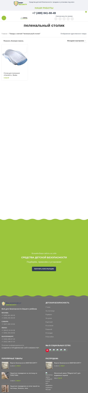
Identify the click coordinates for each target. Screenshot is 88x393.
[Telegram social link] (72, 18)
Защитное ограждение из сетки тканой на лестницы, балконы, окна (24, 387)
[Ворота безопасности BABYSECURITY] (5, 365)
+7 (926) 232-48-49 (8, 318)
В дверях (49, 314)
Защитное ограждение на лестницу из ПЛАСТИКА (23, 374)
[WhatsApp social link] (64, 18)
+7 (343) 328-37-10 (8, 339)
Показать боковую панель (14, 41)
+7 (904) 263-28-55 (8, 333)
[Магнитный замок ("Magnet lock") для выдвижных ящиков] (49, 381)
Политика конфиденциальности (13, 345)
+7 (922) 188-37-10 (8, 341)
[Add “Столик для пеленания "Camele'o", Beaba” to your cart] (25, 47)
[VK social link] (68, 18)
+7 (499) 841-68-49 (8, 315)
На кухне (49, 318)
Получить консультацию (44, 269)
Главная (5, 34)
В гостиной (49, 325)
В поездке (49, 333)
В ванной (49, 329)
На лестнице (50, 311)
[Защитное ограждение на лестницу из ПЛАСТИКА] (5, 377)
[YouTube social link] (56, 18)
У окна (48, 307)
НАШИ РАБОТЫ (44, 8)
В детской (49, 322)
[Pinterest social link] (60, 18)
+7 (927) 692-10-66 (8, 324)
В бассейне (50, 337)
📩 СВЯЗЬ (23, 18)
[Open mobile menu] (4, 18)
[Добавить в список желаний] (25, 51)
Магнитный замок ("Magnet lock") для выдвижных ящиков (67, 374)
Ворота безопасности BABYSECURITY (23, 363)
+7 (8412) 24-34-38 (8, 330)
